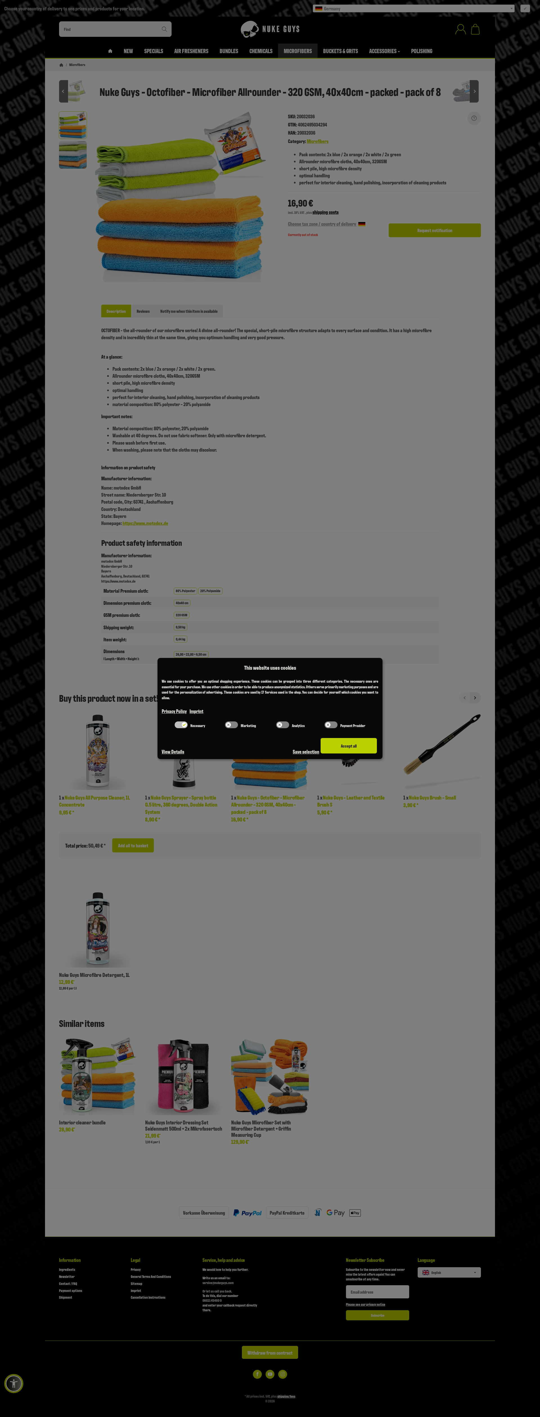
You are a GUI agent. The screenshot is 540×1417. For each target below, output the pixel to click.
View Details (173, 751)
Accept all (349, 746)
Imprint (196, 711)
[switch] (181, 724)
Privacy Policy (174, 711)
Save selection (306, 751)
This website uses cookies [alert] (270, 667)
